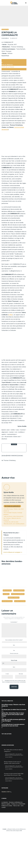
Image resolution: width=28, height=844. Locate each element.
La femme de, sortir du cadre (11, 521)
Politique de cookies (7, 805)
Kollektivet (7, 590)
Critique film (5, 29)
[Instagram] (7, 824)
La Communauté (19, 590)
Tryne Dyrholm (7, 601)
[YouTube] (11, 824)
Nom (14, 667)
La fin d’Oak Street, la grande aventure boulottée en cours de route (13, 725)
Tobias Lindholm (14, 597)
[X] (4, 824)
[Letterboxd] (20, 824)
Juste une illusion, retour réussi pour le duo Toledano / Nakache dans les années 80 (13, 518)
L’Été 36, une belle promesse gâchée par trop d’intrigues (13, 720)
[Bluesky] (17, 824)
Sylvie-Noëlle (5, 38)
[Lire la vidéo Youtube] (14, 466)
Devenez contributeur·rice (15, 802)
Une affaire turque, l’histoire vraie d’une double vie (13, 705)
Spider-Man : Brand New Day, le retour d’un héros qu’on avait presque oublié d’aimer (13, 714)
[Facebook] (1, 824)
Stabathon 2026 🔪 (6, 791)
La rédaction (5, 802)
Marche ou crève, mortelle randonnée (17, 447)
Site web (21, 673)
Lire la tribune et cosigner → (12, 552)
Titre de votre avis (14, 653)
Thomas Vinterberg (18, 594)
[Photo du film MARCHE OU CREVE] (6, 448)
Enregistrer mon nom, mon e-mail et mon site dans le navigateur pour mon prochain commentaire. (14, 681)
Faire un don (16, 805)
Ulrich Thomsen (20, 601)
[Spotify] (23, 824)
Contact (4, 807)
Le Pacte (6, 594)
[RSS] (26, 824)
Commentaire (14, 622)
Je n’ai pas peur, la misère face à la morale (14, 709)
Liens (22, 805)
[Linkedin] (14, 824)
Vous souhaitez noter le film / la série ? (14, 640)
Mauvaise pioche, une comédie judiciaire (14, 523)
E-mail (7, 673)
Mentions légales (6, 804)
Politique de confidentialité (18, 804)
